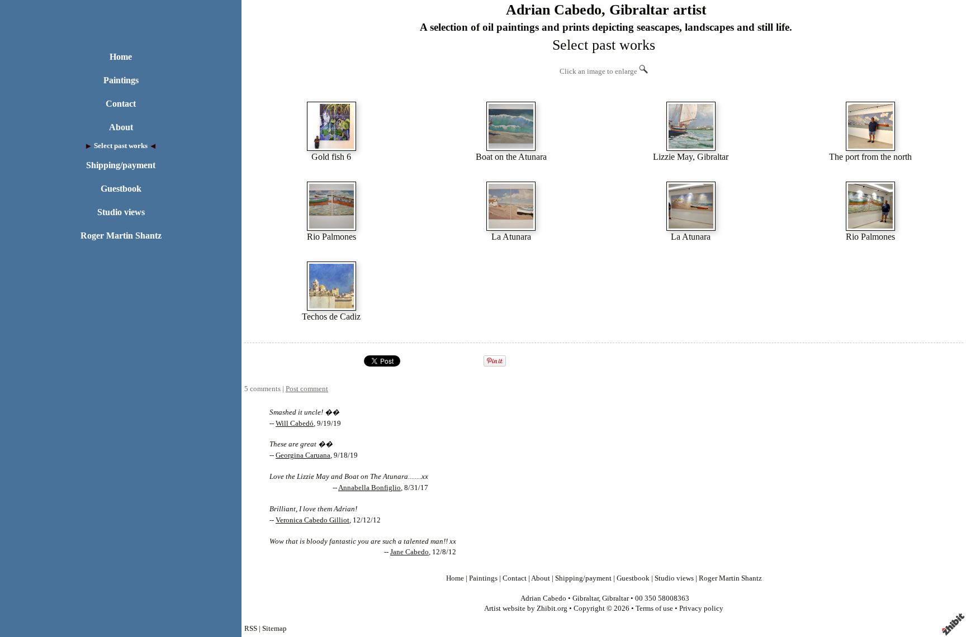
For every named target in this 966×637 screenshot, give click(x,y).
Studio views (121, 212)
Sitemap (274, 629)
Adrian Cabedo (543, 598)
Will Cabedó (295, 423)
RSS (250, 629)
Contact (121, 103)
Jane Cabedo (409, 552)
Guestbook (121, 188)
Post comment (307, 389)
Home (121, 56)
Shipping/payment (120, 165)
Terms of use (654, 608)
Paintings (121, 80)
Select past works (121, 146)
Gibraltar (585, 598)
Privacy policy (701, 608)
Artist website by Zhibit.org (525, 608)
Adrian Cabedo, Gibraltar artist (606, 10)
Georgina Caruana (303, 455)
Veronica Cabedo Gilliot (312, 520)
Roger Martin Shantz (121, 235)
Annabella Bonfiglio (369, 488)
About (121, 127)
